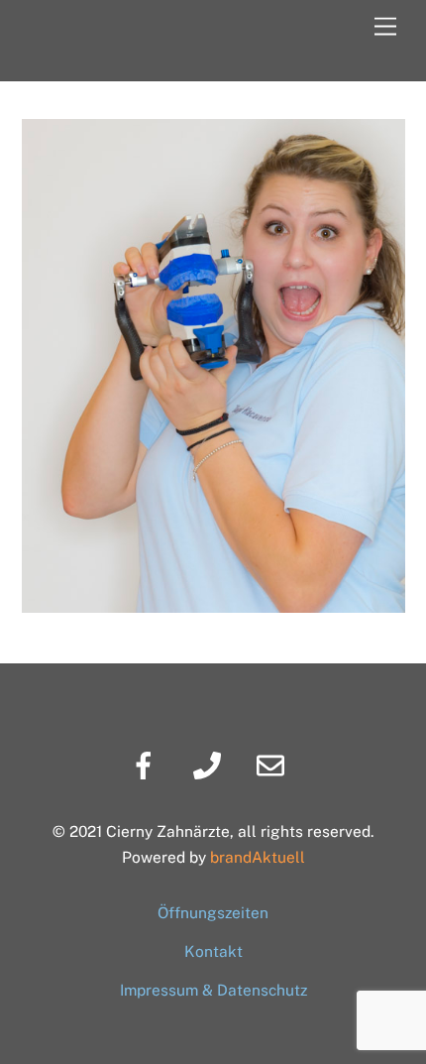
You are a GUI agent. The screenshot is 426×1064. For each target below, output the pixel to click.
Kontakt (213, 951)
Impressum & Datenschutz (213, 990)
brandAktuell (257, 857)
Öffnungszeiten (213, 912)
